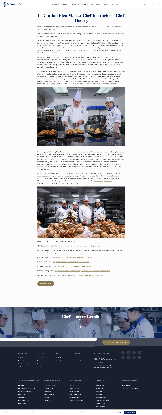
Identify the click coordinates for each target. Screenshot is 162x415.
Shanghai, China (100, 385)
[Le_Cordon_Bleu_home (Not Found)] (13, 4)
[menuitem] (145, 4)
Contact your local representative (130, 388)
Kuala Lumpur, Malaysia (101, 397)
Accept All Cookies (130, 412)
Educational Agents (80, 361)
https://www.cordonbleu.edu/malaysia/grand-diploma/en (71, 257)
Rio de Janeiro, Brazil (49, 385)
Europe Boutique (60, 361)
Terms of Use (21, 361)
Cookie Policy (21, 367)
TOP (159, 330)
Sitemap (20, 370)
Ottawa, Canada (48, 391)
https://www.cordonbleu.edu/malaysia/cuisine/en (71, 262)
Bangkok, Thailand (100, 403)
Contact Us (21, 357)
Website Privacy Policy (24, 364)
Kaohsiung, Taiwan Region (102, 400)
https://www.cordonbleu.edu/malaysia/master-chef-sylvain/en (77, 246)
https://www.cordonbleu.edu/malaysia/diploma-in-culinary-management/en (82, 271)
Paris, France (21, 385)
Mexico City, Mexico (49, 394)
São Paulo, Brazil (48, 388)
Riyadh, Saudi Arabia (23, 400)
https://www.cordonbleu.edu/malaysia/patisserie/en (74, 266)
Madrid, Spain (21, 394)
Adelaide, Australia (74, 388)
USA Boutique (59, 357)
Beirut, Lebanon (22, 403)
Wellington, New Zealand (76, 400)
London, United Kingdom (24, 391)
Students (77, 357)
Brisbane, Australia (75, 391)
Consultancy (40, 367)
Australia (72, 385)
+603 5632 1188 (99, 362)
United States (47, 400)
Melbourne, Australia (75, 394)
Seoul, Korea (99, 394)
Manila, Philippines (100, 406)
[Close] (159, 412)
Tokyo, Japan (99, 391)
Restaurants (40, 357)
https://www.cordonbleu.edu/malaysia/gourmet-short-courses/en (80, 275)
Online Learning (126, 385)
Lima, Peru (46, 397)
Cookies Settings (117, 412)
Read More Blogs (45, 284)
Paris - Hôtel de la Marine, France (26, 388)
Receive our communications (116, 342)
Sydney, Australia (74, 397)
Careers (39, 364)
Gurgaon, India (99, 388)
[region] (81, 412)
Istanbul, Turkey (22, 397)
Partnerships (40, 361)
